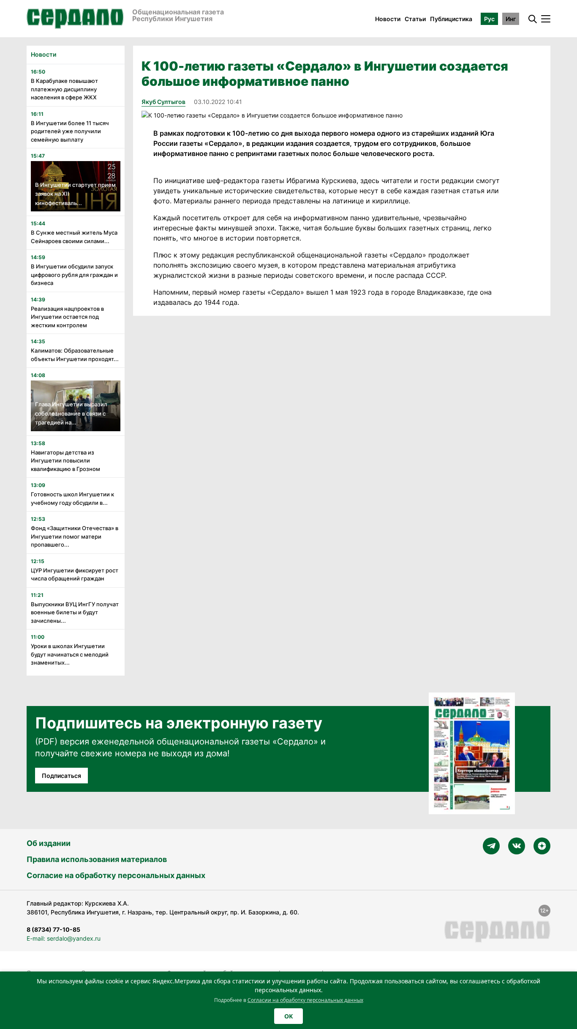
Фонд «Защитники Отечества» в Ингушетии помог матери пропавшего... (74, 536)
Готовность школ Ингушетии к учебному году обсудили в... (72, 498)
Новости (387, 18)
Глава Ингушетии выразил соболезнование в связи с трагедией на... (71, 413)
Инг (511, 18)
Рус (489, 18)
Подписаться (61, 775)
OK (288, 1016)
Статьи (415, 18)
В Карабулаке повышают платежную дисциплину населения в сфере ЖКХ (64, 89)
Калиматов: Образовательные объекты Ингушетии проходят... (75, 354)
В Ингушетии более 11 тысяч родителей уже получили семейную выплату (70, 131)
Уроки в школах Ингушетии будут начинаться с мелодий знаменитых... (70, 654)
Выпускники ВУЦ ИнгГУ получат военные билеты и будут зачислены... (75, 612)
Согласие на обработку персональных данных (116, 875)
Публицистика (451, 18)
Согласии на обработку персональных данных (305, 1000)
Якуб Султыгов (163, 101)
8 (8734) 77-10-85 (53, 929)
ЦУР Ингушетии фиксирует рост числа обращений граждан (74, 574)
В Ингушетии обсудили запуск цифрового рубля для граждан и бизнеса (74, 274)
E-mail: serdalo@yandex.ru (64, 938)
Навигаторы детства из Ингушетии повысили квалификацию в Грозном (65, 460)
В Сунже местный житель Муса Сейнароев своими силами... (74, 236)
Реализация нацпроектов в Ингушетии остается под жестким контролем (67, 316)
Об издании (49, 843)
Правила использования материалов (97, 859)
